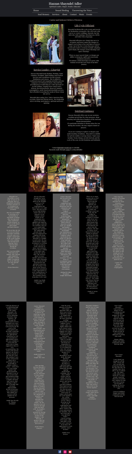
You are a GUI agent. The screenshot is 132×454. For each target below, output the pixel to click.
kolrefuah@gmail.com (64, 148)
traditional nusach (36, 81)
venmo (68, 150)
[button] (46, 44)
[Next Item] (101, 173)
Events (89, 14)
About (64, 14)
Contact (73, 14)
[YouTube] (70, 451)
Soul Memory (43, 14)
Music (82, 14)
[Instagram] (65, 451)
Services (55, 14)
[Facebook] (59, 451)
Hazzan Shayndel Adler (65, 3)
